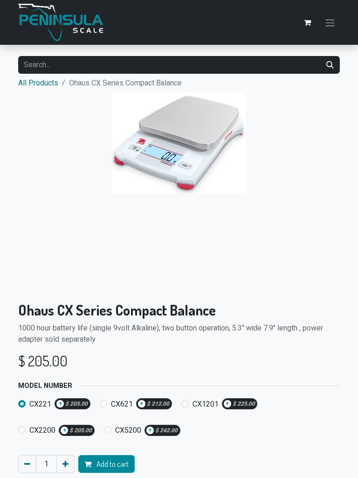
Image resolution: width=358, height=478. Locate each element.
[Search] (330, 65)
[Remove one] (27, 464)
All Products (38, 83)
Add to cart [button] (112, 464)
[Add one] (65, 464)
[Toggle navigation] (330, 22)
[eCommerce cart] (307, 22)
